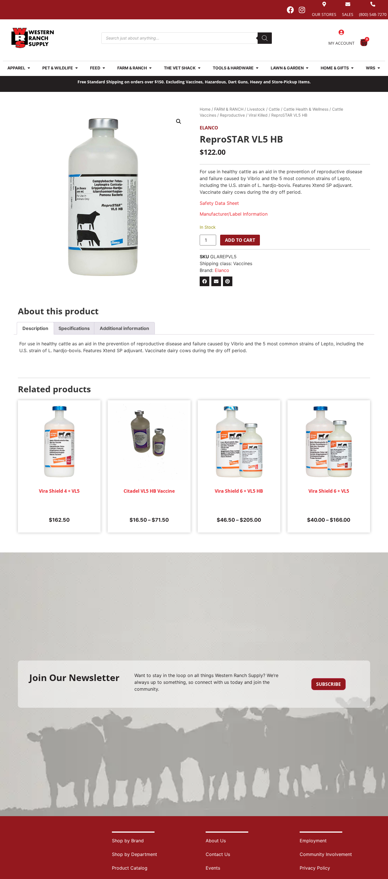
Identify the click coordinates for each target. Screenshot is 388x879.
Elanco (209, 128)
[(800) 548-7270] (372, 4)
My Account (341, 43)
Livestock (256, 109)
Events (213, 868)
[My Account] (341, 32)
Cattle (274, 109)
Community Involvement (326, 854)
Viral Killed (258, 115)
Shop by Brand (128, 840)
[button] (179, 121)
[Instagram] (302, 9)
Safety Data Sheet (219, 203)
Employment (313, 840)
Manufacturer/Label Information (234, 214)
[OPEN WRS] (379, 68)
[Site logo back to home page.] (32, 38)
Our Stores (324, 14)
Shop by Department (134, 854)
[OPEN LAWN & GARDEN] (307, 68)
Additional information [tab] (124, 328)
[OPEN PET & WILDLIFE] (76, 68)
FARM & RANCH (228, 109)
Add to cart (240, 240)
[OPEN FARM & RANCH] (150, 68)
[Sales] (347, 4)
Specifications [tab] (74, 328)
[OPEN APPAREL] (29, 68)
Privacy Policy (315, 868)
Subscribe (328, 684)
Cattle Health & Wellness (305, 109)
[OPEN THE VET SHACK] (199, 68)
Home (205, 109)
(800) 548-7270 (373, 14)
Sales (347, 14)
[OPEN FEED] (104, 68)
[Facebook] (290, 9)
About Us (216, 840)
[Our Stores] (324, 4)
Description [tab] (35, 328)
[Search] (265, 38)
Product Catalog (129, 868)
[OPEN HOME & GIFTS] (352, 68)
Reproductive (232, 115)
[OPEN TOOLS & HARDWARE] (257, 68)
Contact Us (218, 854)
